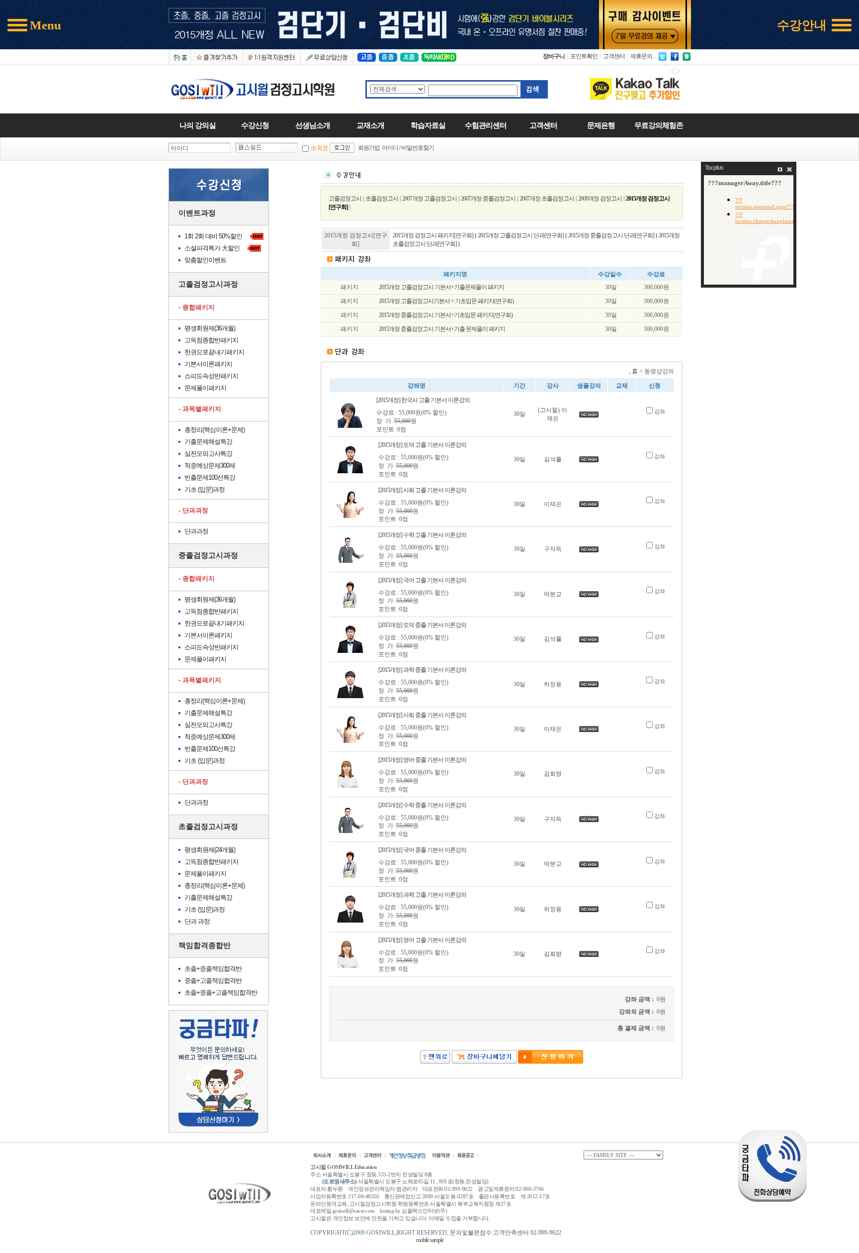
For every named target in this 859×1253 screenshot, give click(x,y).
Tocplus (714, 167)
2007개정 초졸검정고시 (546, 198)
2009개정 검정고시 (600, 198)
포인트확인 (584, 56)
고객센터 (614, 56)
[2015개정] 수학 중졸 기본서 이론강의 (422, 805)
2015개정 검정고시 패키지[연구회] (433, 235)
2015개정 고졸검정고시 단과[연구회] (521, 235)
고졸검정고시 (345, 198)
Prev (673, 72)
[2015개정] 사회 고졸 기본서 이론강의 (422, 490)
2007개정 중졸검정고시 (488, 198)
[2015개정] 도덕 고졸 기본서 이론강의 (422, 444)
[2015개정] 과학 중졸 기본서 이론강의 (422, 669)
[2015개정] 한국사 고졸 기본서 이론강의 (423, 400)
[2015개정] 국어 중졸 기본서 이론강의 (422, 849)
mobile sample (429, 1240)
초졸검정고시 (381, 198)
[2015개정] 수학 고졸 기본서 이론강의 (422, 534)
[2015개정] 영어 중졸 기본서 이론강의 (422, 759)
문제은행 (601, 125)
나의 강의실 (197, 125)
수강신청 (255, 125)
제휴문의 (641, 56)
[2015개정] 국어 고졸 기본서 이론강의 (422, 580)
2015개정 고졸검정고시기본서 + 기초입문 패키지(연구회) (446, 301)
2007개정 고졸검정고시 (429, 198)
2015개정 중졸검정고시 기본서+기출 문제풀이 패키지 (442, 328)
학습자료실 (428, 125)
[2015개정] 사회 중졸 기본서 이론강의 (422, 715)
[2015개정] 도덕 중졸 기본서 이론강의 (422, 625)
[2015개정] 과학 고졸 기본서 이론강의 (422, 894)
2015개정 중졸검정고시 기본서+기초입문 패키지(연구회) (446, 315)
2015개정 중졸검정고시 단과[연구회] (611, 235)
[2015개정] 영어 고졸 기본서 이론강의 (422, 940)
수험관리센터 (486, 125)
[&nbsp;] (550, 1062)
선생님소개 (312, 125)
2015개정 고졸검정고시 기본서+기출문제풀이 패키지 (441, 287)
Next (678, 72)
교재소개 (370, 125)
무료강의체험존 (658, 125)
